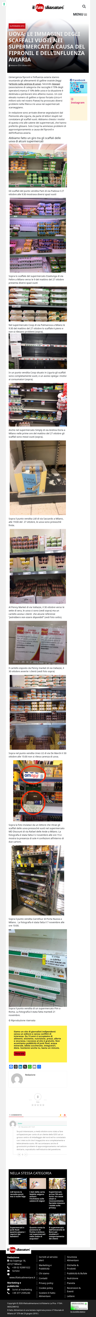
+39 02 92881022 (21, 1267)
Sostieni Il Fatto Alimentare (47, 1294)
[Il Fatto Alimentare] (48, 7)
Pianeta (71, 1283)
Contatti (43, 1278)
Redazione (14, 65)
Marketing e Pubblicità (45, 1267)
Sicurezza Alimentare (73, 1258)
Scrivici (16, 1270)
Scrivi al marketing (22, 1289)
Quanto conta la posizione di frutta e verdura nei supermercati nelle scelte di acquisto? (37, 1233)
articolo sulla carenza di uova (24, 83)
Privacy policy (46, 1283)
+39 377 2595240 (21, 1292)
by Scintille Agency (77, 1312)
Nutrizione (72, 1278)
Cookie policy (46, 1288)
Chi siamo (44, 1273)
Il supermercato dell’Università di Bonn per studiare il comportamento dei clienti (57, 1233)
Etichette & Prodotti (73, 1267)
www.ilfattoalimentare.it (22, 1277)
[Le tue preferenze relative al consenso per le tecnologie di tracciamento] (4, 4)
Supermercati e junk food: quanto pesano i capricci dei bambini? (17, 1232)
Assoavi (56, 83)
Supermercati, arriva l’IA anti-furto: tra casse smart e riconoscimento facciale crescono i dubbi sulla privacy (57, 1200)
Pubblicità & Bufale (77, 1273)
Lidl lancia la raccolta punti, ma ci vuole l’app (18, 1194)
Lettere (71, 1296)
